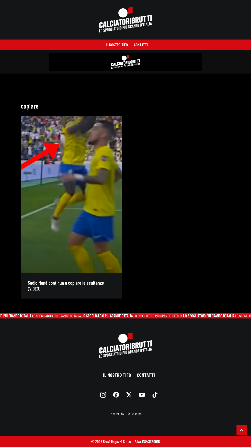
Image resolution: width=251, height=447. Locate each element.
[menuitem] (116, 45)
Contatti (141, 44)
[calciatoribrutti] (125, 19)
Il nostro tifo (117, 44)
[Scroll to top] (241, 429)
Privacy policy (117, 413)
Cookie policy (134, 413)
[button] (71, 194)
